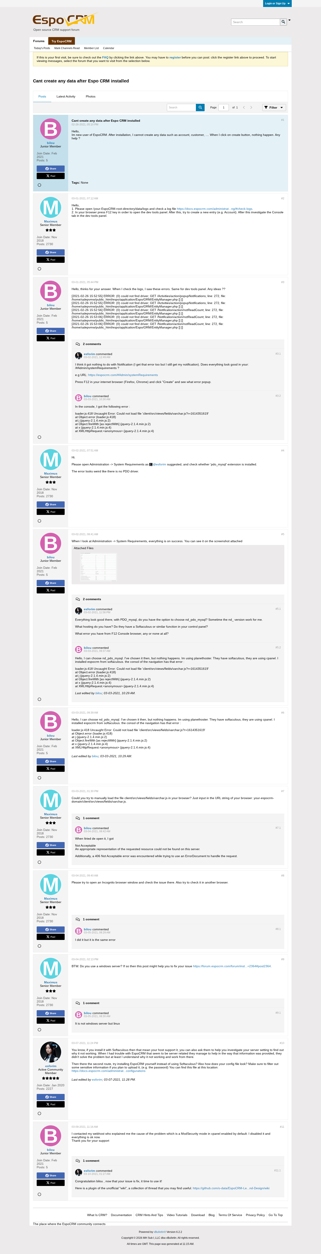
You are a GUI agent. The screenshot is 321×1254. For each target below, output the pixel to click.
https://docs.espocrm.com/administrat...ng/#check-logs (214, 208)
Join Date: (44, 153)
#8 (282, 875)
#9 (282, 959)
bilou (98, 693)
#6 (282, 712)
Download (198, 1215)
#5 (282, 534)
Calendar (108, 48)
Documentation (121, 1215)
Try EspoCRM (62, 41)
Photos (90, 96)
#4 (282, 450)
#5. (278, 608)
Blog (212, 1215)
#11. (277, 1170)
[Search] (283, 22)
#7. (278, 827)
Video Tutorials (177, 1215)
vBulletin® (160, 1231)
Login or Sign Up (275, 3)
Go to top (276, 1215)
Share (53, 168)
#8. (278, 929)
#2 (282, 198)
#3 (282, 282)
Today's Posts (42, 48)
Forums (39, 41)
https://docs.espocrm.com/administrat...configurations (108, 1071)
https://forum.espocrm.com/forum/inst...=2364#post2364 (232, 966)
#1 (282, 119)
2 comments (92, 344)
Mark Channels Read (67, 48)
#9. (278, 1012)
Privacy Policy (255, 1215)
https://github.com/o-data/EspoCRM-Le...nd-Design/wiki (231, 1188)
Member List (91, 48)
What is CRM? (97, 1215)
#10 (282, 1043)
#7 (282, 791)
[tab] (42, 96)
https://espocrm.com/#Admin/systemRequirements (123, 375)
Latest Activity (66, 96)
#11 (282, 1126)
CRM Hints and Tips (149, 1215)
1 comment (91, 818)
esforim (161, 464)
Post (52, 176)
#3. (278, 353)
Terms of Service (230, 1215)
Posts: (41, 160)
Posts (42, 96)
